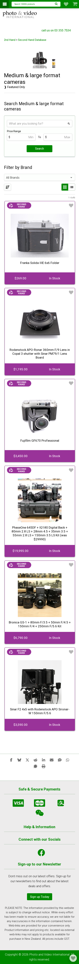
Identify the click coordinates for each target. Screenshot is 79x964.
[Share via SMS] (60, 759)
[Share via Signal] (35, 766)
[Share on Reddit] (35, 759)
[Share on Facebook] (11, 759)
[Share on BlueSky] (19, 759)
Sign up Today (39, 897)
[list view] (71, 187)
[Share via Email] (52, 759)
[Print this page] (44, 766)
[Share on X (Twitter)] (27, 759)
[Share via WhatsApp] (68, 759)
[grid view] (64, 187)
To (39, 137)
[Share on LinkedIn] (44, 759)
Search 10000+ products (25, 4)
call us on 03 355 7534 (56, 30)
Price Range (14, 131)
